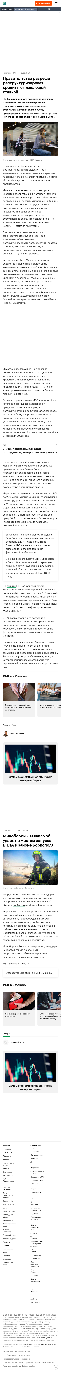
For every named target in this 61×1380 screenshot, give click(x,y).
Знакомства (35, 1258)
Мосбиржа (27, 1344)
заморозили (44, 569)
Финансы (6, 1168)
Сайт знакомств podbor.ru (34, 1264)
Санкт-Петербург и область (8, 1195)
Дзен (32, 1161)
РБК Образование (8, 1179)
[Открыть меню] (56, 3)
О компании (34, 1203)
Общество (7, 1156)
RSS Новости (35, 1192)
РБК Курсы (34, 1275)
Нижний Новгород (7, 1230)
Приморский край (8, 1263)
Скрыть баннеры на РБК (37, 1172)
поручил (7, 645)
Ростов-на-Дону (9, 1238)
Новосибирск (8, 1204)
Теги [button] (14, 724)
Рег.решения (35, 1255)
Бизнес (6, 1159)
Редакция (34, 1213)
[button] (19, 700)
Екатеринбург (8, 1201)
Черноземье (8, 1248)
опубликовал (34, 656)
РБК (4, 444)
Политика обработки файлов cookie (19, 1365)
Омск (5, 1207)
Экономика (7, 1152)
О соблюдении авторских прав (16, 1355)
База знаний (7, 1175)
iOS (31, 1295)
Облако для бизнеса (33, 1235)
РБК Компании (34, 1270)
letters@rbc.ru (46, 1337)
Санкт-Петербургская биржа (44, 1344)
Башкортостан (9, 1211)
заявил (31, 176)
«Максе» (46, 972)
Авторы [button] (6, 724)
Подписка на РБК (37, 1177)
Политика (7, 72)
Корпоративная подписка (36, 1181)
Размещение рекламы (35, 1218)
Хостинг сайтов (33, 1250)
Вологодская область (8, 1215)
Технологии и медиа (8, 1164)
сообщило (19, 905)
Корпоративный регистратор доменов (35, 1243)
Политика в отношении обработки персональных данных (28, 1362)
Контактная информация (35, 1208)
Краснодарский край (9, 1224)
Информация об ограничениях (16, 1351)
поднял (25, 538)
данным (11, 585)
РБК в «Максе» (15, 676)
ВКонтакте (34, 1151)
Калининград (8, 1220)
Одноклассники (36, 1155)
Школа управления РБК (35, 1281)
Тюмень (6, 1245)
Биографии (7, 1172)
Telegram (34, 1158)
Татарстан (7, 1242)
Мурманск (7, 1259)
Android (33, 1299)
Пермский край (9, 1235)
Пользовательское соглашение (16, 1358)
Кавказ (5, 1252)
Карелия (6, 1255)
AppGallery (35, 1302)
